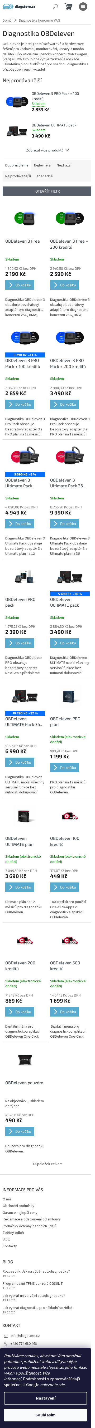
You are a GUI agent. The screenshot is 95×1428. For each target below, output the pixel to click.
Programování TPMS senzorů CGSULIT (33, 1283)
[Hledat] (55, 6)
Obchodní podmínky (18, 1206)
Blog (6, 1239)
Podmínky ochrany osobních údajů (29, 1226)
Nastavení (45, 1398)
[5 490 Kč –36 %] (70, 576)
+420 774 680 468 (24, 1343)
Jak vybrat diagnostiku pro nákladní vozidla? (37, 1308)
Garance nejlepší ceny (20, 1212)
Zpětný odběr (14, 1232)
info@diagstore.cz (25, 1335)
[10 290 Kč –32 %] (25, 696)
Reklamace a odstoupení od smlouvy (32, 1219)
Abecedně (44, 176)
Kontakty (10, 1246)
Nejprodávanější (18, 176)
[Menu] (83, 6)
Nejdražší (64, 165)
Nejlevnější (42, 165)
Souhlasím (45, 1415)
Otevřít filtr (47, 191)
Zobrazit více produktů (45, 150)
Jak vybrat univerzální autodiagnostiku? (34, 1295)
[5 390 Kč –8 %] (25, 457)
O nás (7, 1199)
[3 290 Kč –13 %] (25, 338)
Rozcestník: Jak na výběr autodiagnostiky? (36, 1271)
